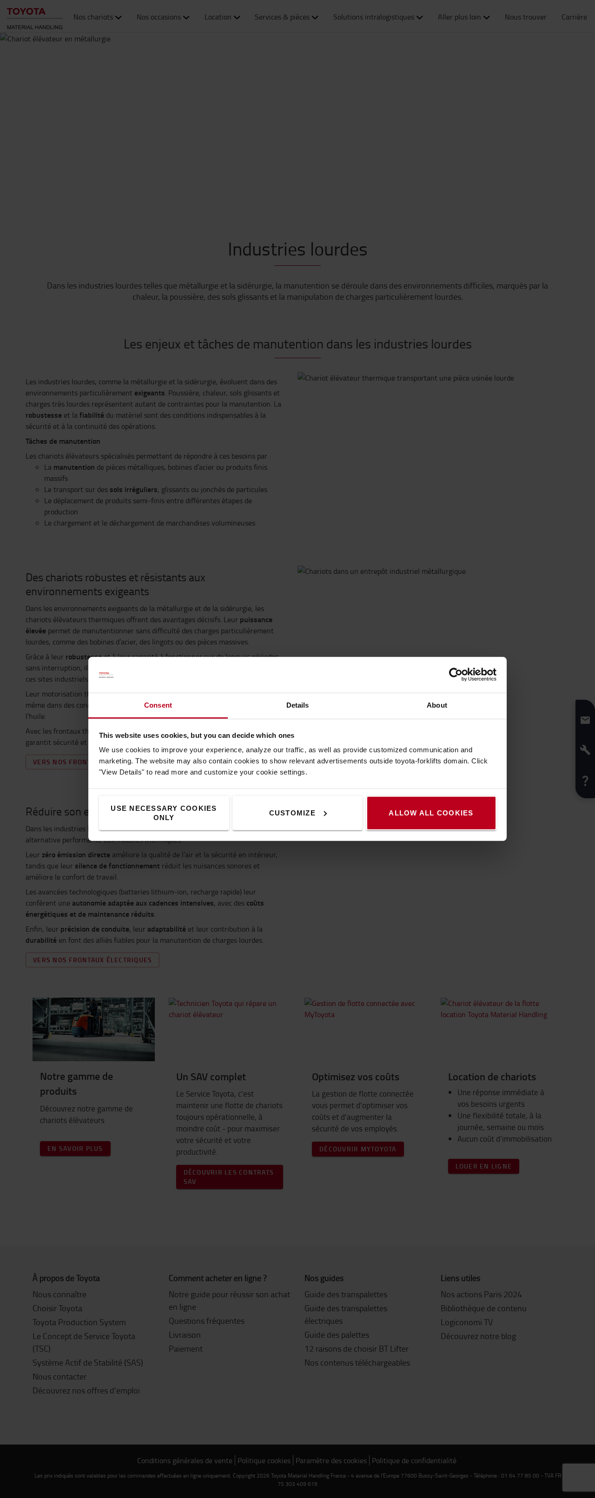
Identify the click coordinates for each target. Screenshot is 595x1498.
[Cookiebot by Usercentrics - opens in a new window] (455, 675)
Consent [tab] (158, 705)
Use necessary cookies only (164, 812)
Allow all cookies (431, 813)
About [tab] (437, 705)
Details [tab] (297, 705)
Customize (292, 813)
